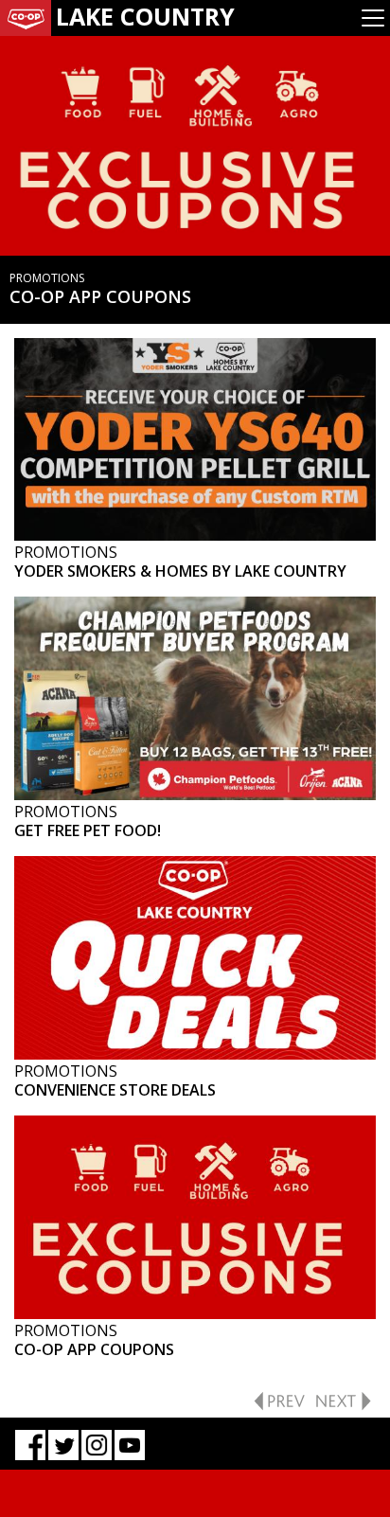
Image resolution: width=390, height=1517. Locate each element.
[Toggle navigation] (373, 18)
